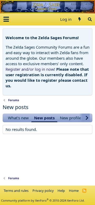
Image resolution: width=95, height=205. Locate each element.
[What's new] (79, 19)
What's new (18, 117)
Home (74, 190)
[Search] (90, 19)
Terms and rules (16, 190)
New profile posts (76, 117)
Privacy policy (43, 190)
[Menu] (6, 19)
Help (61, 190)
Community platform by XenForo (43, 200)
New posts (44, 117)
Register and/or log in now (30, 69)
